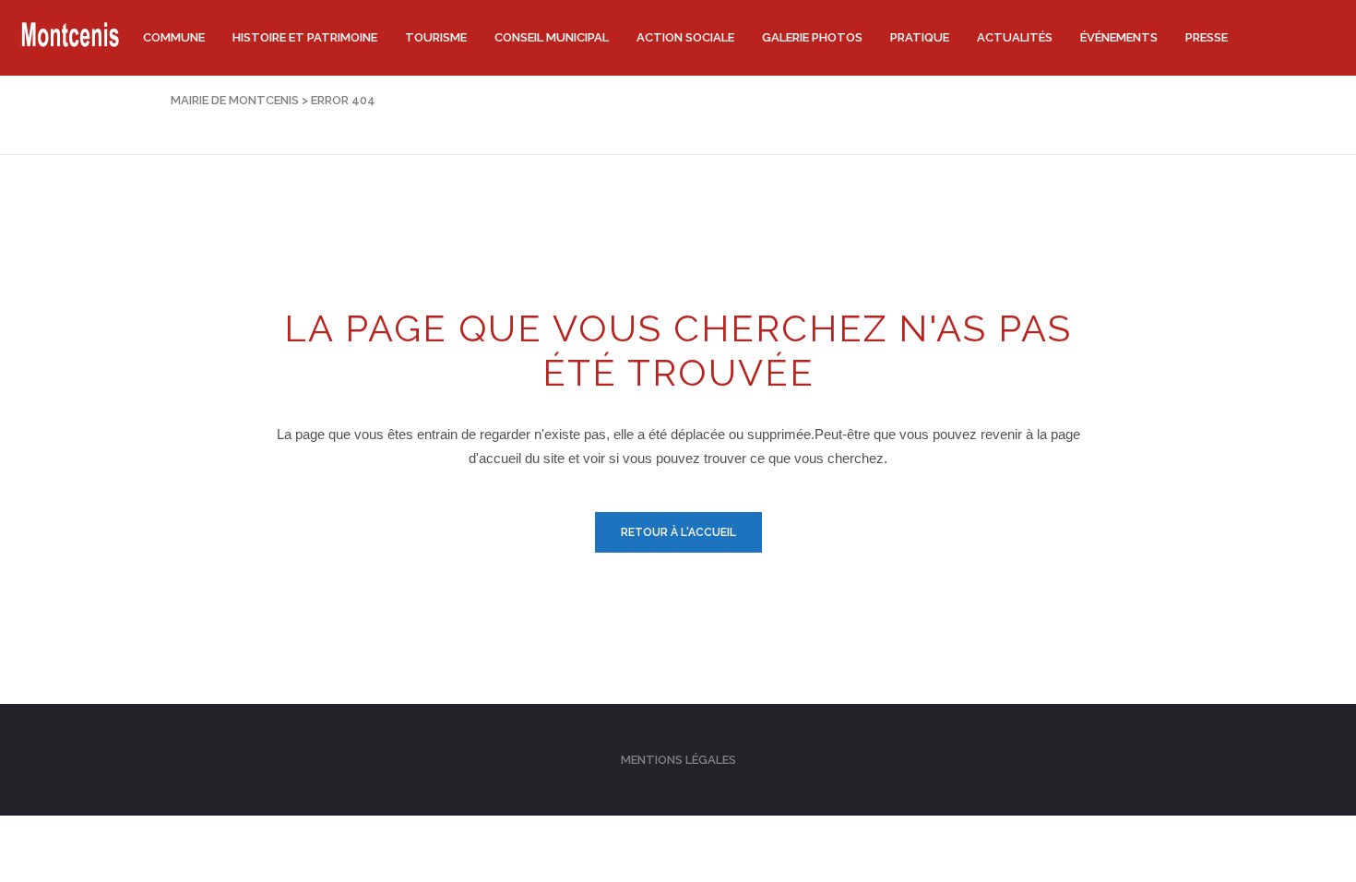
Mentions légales (678, 760)
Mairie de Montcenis (235, 100)
